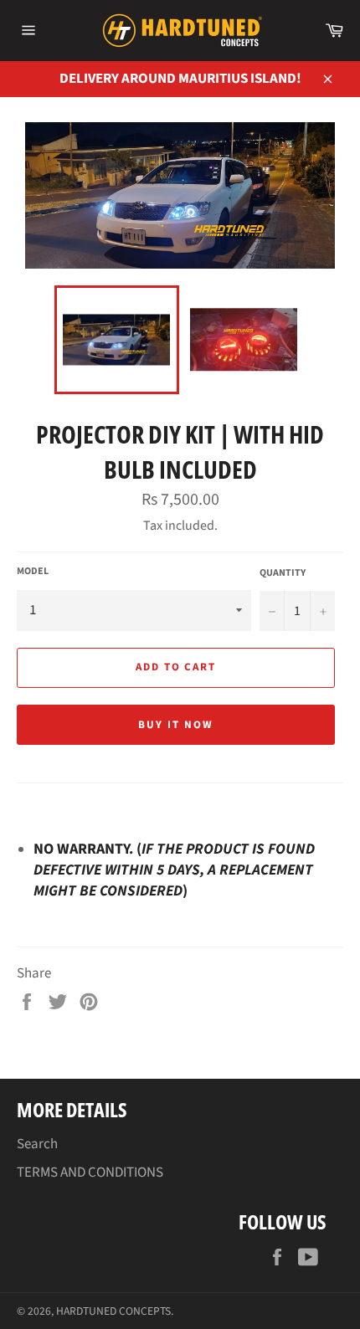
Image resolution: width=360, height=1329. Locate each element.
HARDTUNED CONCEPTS (113, 1311)
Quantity (283, 573)
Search (37, 1144)
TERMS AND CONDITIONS (90, 1172)
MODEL (33, 571)
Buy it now (175, 724)
